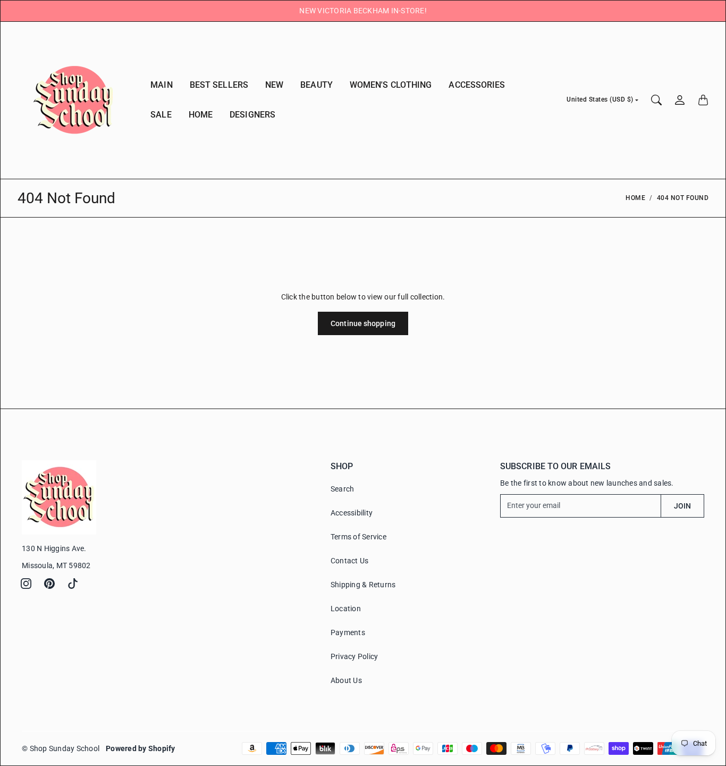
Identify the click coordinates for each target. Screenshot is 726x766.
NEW (274, 85)
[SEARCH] (656, 100)
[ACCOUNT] (679, 100)
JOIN (682, 506)
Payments (348, 632)
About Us (346, 680)
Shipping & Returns (363, 584)
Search (342, 489)
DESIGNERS (252, 115)
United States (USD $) (600, 99)
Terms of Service (358, 536)
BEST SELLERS (219, 85)
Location (346, 608)
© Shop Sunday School (60, 748)
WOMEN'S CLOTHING (391, 85)
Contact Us (350, 560)
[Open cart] (703, 100)
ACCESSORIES (477, 85)
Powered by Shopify (140, 748)
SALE (160, 115)
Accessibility (352, 513)
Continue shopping (363, 323)
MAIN (161, 85)
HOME (201, 115)
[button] (26, 583)
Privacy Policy (354, 656)
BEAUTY (316, 85)
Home (635, 198)
